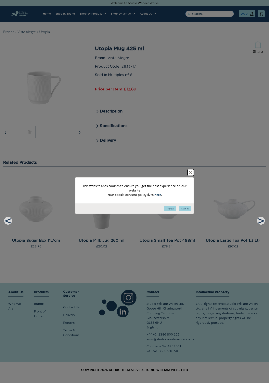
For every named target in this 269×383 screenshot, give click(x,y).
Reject (170, 208)
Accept (185, 208)
